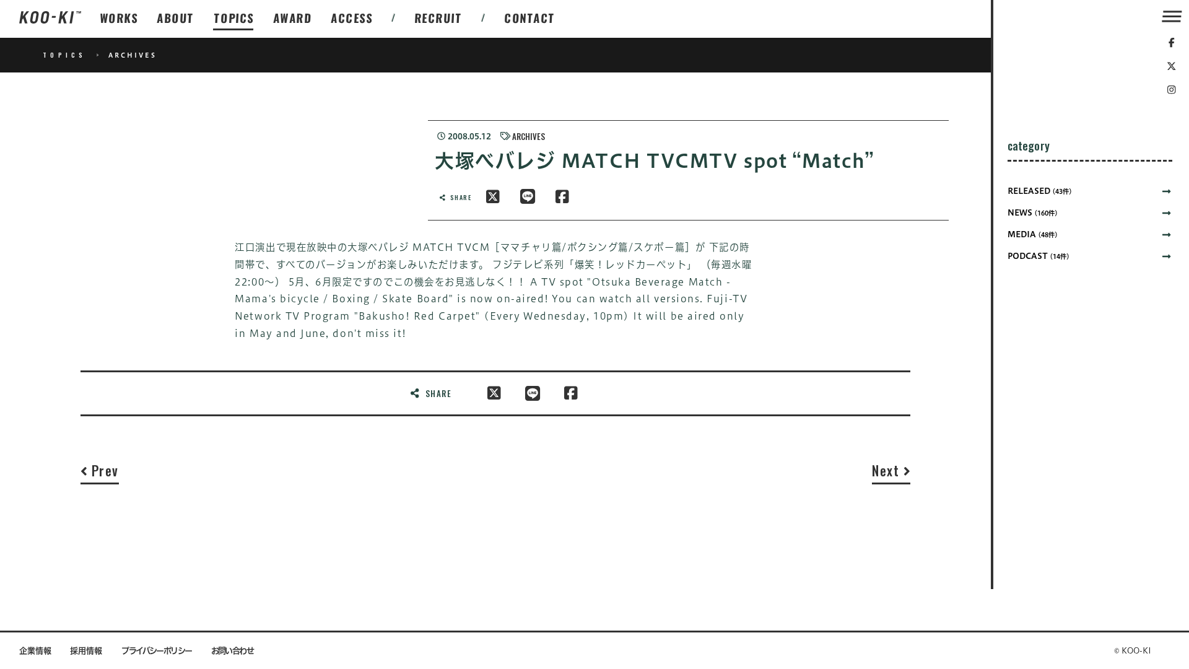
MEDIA (1033, 234)
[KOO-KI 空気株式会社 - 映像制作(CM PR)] (50, 18)
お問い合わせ (232, 651)
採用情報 (86, 651)
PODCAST (1038, 256)
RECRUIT (438, 17)
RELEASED (1040, 191)
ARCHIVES (528, 136)
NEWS (1033, 213)
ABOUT (176, 17)
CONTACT (530, 17)
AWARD (292, 17)
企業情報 (35, 651)
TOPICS (234, 17)
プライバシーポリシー (156, 651)
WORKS (119, 17)
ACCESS (352, 17)
